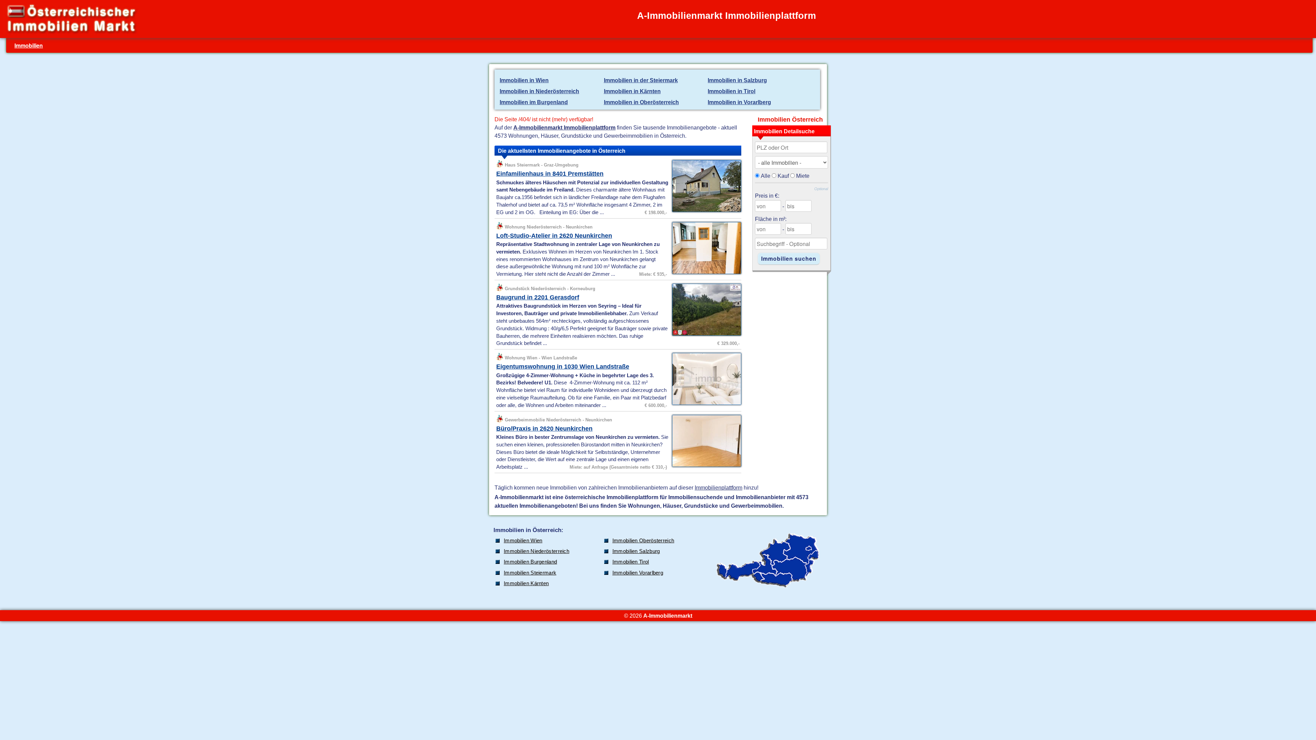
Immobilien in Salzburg (737, 80)
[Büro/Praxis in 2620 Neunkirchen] (705, 466)
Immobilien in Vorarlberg (739, 102)
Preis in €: (767, 196)
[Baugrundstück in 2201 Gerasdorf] (705, 335)
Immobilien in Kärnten (632, 91)
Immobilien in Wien (524, 80)
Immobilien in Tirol (731, 91)
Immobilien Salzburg (636, 551)
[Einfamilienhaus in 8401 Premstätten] (705, 211)
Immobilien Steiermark (530, 573)
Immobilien (28, 45)
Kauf (783, 176)
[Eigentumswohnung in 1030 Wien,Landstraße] (705, 404)
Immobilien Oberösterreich (643, 540)
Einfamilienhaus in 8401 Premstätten (550, 173)
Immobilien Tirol (630, 562)
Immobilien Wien (523, 540)
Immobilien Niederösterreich (536, 551)
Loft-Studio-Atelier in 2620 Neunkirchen (554, 235)
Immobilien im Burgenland (534, 102)
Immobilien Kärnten (526, 583)
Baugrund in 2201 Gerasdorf (537, 297)
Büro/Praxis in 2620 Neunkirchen (544, 428)
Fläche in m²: (771, 219)
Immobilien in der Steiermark (641, 80)
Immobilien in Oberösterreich (641, 102)
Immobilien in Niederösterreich (539, 91)
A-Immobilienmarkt (667, 616)
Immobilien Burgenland (530, 562)
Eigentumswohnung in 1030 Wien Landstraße (562, 366)
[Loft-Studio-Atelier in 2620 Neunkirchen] (705, 273)
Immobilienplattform (718, 487)
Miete (802, 176)
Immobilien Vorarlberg (637, 573)
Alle (765, 176)
